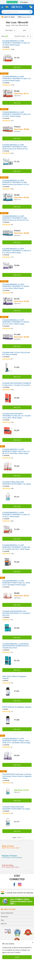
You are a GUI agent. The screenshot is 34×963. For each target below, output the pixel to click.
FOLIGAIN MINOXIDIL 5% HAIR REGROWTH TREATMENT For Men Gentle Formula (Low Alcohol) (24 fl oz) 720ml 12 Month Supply (15, 218)
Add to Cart (17, 67)
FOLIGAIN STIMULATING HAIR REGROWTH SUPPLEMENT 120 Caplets (16, 483)
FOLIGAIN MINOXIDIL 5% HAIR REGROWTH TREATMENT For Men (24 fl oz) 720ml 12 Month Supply (16, 114)
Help (2, 920)
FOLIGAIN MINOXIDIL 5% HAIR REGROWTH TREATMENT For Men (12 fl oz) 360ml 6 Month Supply (16, 78)
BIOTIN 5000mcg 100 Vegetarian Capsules (16, 707)
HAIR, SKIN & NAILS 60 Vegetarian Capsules (14, 677)
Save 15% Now (9, 909)
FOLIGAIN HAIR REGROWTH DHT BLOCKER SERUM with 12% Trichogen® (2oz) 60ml (16, 613)
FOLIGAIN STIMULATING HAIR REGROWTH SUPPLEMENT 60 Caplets (16, 808)
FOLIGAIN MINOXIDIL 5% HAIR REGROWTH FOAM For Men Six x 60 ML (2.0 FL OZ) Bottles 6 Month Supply (16, 583)
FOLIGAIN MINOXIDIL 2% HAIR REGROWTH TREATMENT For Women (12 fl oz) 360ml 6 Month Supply (15, 286)
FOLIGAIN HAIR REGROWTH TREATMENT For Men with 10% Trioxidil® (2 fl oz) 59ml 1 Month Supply (16, 416)
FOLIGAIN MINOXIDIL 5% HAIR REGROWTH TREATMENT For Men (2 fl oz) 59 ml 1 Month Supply (16, 514)
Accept (17, 957)
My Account (4, 916)
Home (8, 25)
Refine (24, 30)
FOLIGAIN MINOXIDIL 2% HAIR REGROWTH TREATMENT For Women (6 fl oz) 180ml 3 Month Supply (16, 251)
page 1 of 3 (16, 837)
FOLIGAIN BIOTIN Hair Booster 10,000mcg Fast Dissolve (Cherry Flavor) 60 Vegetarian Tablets (17, 776)
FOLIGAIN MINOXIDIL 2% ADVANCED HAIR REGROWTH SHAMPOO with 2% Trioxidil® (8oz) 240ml (15, 646)
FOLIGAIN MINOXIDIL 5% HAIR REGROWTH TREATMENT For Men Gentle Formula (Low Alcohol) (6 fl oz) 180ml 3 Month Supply (15, 147)
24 (28, 36)
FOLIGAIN (6, 47)
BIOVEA (6, 680)
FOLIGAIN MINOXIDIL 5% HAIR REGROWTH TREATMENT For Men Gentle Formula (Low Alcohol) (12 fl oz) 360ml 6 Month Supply (15, 182)
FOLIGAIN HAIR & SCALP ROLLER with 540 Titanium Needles (16, 354)
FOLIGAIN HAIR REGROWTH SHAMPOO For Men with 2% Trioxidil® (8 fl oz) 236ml (16, 384)
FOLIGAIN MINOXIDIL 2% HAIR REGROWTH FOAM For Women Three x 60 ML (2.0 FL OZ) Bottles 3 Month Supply (16, 741)
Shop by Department (7, 913)
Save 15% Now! (9, 17)
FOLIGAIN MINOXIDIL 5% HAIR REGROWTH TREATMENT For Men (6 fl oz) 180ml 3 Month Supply (16, 43)
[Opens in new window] (14, 884)
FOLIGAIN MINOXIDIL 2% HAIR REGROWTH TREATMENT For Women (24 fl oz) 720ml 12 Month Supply (15, 322)
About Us (3, 924)
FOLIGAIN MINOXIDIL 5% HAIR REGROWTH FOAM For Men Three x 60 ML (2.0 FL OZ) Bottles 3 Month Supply (16, 451)
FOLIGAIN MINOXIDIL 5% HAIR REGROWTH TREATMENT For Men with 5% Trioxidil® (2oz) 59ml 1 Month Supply (16, 547)
